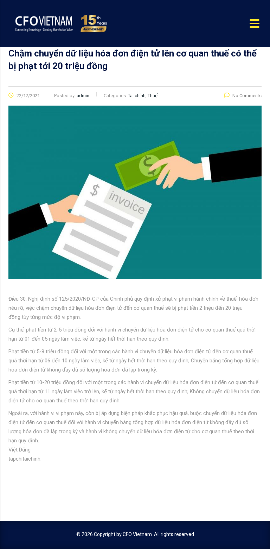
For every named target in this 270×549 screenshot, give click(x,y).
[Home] (60, 23)
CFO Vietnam (137, 534)
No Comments (247, 95)
